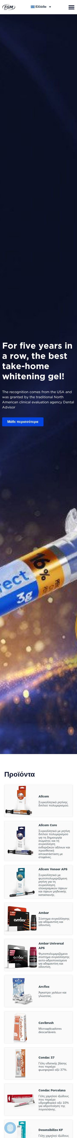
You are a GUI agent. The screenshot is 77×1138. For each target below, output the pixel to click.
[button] (71, 7)
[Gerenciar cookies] (10, 1128)
